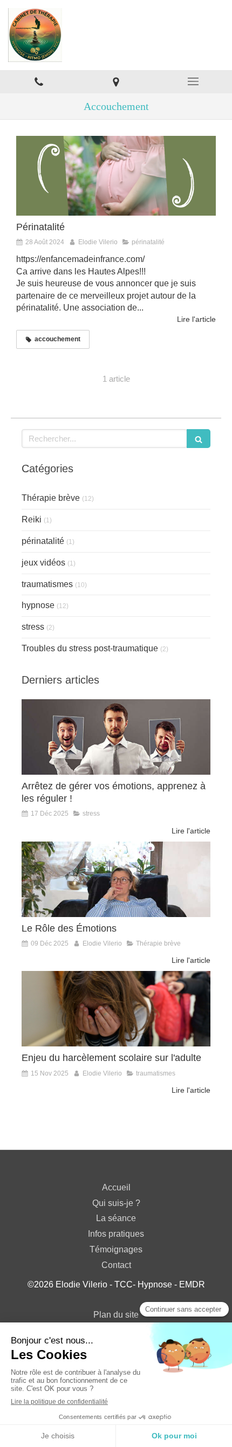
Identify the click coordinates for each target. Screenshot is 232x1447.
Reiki (32, 519)
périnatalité (43, 541)
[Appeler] (38, 81)
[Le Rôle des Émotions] (116, 879)
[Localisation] (115, 81)
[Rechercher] (198, 438)
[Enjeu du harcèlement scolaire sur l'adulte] (116, 1008)
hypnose (38, 605)
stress (33, 626)
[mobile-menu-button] (193, 81)
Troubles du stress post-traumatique (90, 648)
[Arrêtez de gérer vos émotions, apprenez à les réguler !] (116, 737)
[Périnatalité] (116, 176)
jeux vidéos (43, 562)
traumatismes (47, 584)
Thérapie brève (51, 497)
